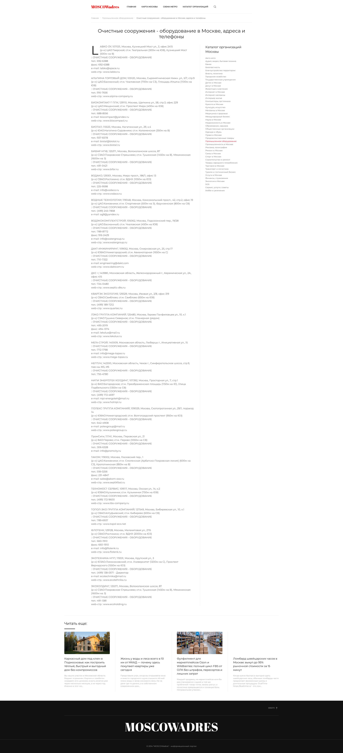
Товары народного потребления (221, 163)
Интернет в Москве (215, 92)
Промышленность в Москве (219, 144)
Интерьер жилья (213, 98)
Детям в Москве (213, 83)
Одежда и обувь (213, 132)
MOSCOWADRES (171, 727)
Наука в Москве (213, 119)
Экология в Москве (215, 181)
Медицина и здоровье (216, 113)
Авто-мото (210, 58)
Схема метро (170, 6)
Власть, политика (213, 73)
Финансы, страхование (216, 178)
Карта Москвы (149, 6)
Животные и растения (216, 89)
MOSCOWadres (105, 7)
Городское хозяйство (215, 76)
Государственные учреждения (220, 79)
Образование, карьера (216, 126)
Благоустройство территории (220, 70)
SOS (207, 184)
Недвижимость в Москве (217, 123)
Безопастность (212, 67)
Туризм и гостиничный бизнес (220, 172)
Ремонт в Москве (214, 150)
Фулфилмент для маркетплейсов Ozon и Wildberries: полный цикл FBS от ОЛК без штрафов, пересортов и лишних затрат (199, 666)
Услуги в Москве (213, 175)
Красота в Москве (214, 104)
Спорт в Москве (213, 156)
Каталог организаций (195, 6)
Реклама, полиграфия (216, 147)
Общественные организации (219, 129)
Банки (208, 64)
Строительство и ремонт (217, 159)
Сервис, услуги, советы (217, 187)
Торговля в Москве (214, 166)
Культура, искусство (215, 107)
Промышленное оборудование (117, 18)
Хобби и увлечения (215, 190)
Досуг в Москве (213, 86)
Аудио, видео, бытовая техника (220, 61)
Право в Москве (213, 135)
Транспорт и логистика (216, 169)
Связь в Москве (213, 153)
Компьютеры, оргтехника (217, 101)
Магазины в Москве (215, 110)
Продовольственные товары (219, 138)
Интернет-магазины (215, 95)
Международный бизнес (217, 116)
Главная (131, 6)
